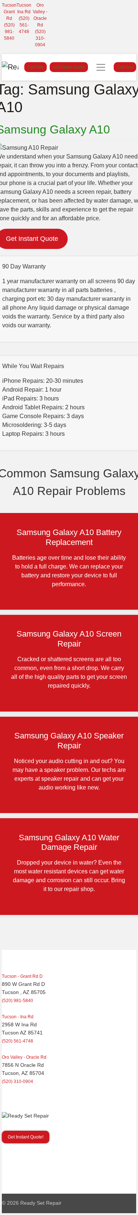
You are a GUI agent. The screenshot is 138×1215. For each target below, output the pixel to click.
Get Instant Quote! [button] (25, 1137)
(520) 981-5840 (9, 31)
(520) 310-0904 (40, 38)
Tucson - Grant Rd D (22, 976)
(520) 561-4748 (24, 25)
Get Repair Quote (69, 67)
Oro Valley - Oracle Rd (24, 1057)
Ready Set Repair (40, 1203)
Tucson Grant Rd (9, 12)
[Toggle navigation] (101, 67)
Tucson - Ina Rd (17, 1016)
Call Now (35, 67)
